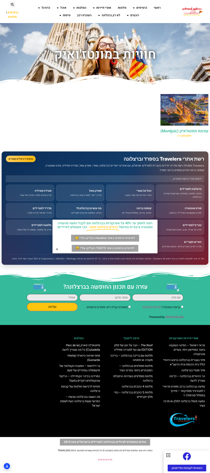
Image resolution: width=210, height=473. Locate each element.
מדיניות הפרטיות (152, 307)
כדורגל (46, 8)
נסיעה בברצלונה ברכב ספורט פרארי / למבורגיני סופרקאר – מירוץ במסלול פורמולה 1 (184, 391)
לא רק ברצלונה (111, 15)
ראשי (157, 8)
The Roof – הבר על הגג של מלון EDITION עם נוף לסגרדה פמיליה (133, 347)
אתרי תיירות (103, 8)
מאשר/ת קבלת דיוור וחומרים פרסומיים (107, 307)
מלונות (122, 8)
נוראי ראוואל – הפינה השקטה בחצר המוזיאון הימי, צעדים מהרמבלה (187, 349)
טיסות (66, 15)
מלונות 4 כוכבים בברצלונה (137, 386)
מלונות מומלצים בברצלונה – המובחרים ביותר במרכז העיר (136, 368)
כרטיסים (141, 8)
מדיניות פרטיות (105, 459)
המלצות (81, 8)
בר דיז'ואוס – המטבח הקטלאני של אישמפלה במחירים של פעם (79, 368)
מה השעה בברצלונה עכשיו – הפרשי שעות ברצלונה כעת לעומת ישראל (80, 401)
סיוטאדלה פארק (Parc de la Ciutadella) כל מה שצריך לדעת (81, 347)
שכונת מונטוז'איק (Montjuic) (184, 131)
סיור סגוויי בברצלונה (193, 370)
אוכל (63, 8)
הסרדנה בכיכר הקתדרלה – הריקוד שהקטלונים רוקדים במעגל (79, 378)
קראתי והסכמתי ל (161, 307)
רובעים (134, 15)
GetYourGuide (174, 317)
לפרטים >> (184, 136)
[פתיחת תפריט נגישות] (6, 466)
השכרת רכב (84, 15)
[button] (12, 4)
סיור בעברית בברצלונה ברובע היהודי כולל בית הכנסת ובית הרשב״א (184, 362)
